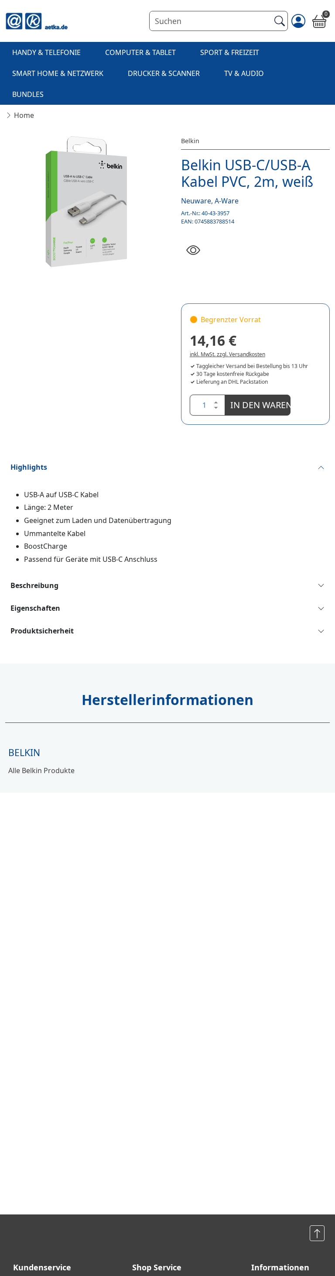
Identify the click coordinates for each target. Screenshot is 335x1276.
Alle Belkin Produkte (41, 770)
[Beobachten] (193, 250)
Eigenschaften (35, 608)
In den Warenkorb (260, 405)
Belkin (190, 141)
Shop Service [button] (156, 1267)
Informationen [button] (280, 1267)
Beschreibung (34, 585)
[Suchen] (278, 21)
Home (24, 115)
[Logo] (36, 21)
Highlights (28, 467)
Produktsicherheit (42, 631)
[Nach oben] (317, 1233)
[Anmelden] (298, 20)
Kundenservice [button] (42, 1267)
